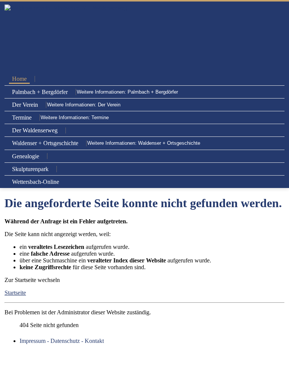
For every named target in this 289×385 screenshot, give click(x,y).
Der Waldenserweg (35, 130)
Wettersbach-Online (35, 182)
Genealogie (25, 156)
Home (19, 79)
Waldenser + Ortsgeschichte (45, 143)
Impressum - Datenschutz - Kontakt (62, 341)
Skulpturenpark (30, 169)
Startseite (15, 293)
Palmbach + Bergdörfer (40, 92)
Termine (22, 117)
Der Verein (25, 105)
